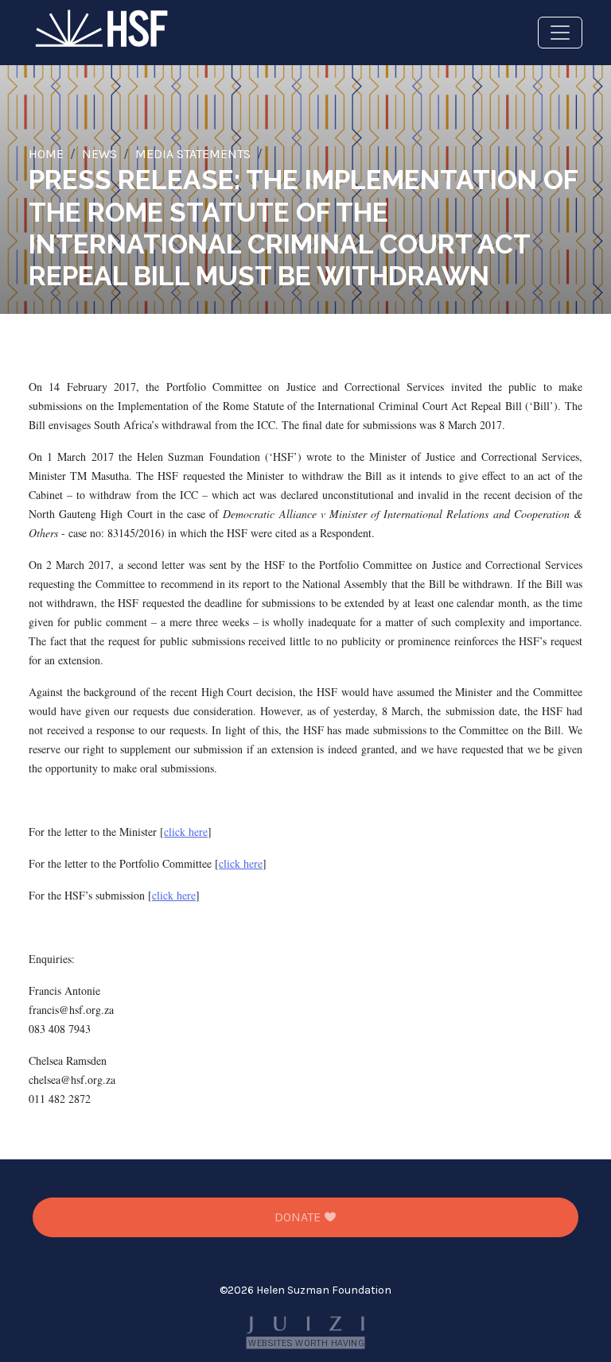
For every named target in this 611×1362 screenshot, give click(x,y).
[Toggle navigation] (560, 32)
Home (46, 153)
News (99, 153)
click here (186, 831)
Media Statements (193, 153)
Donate (299, 1217)
